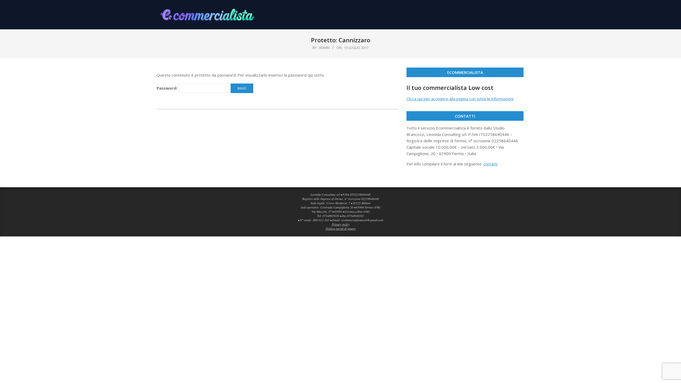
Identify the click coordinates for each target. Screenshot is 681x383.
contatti (490, 163)
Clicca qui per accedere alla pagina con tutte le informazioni (459, 98)
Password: (167, 88)
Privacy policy (341, 224)
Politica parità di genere (341, 228)
